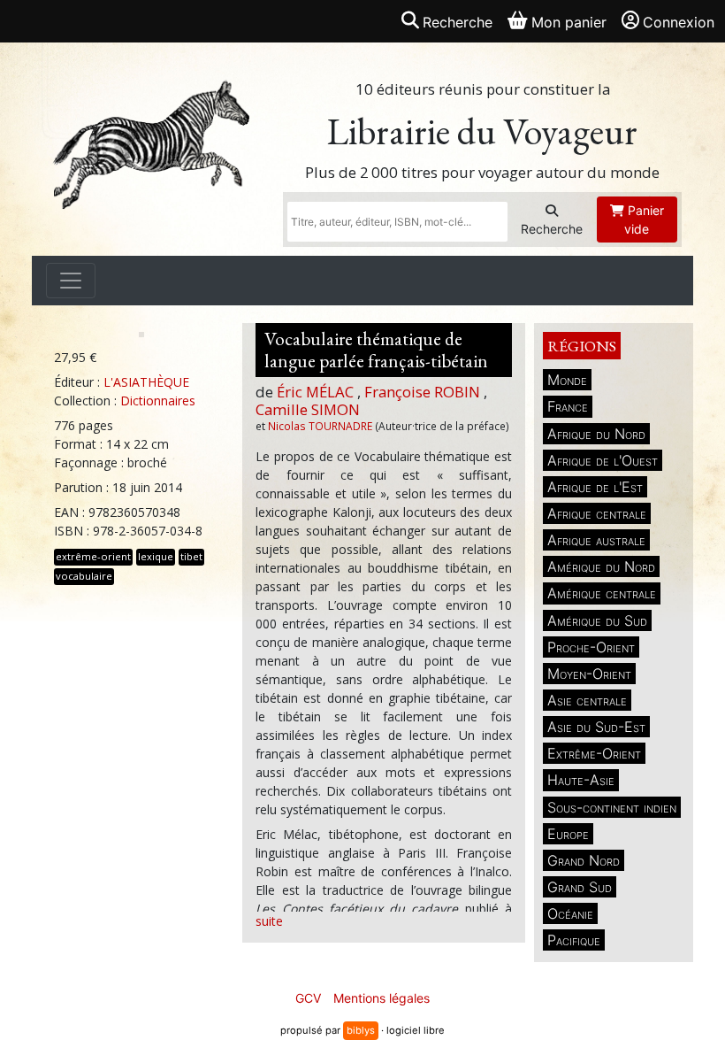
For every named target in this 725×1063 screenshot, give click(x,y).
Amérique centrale (601, 593)
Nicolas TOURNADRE (320, 426)
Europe (568, 834)
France (567, 406)
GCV (308, 997)
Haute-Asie (580, 780)
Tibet (191, 556)
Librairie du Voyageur (482, 131)
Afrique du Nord (596, 434)
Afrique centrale (596, 513)
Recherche (552, 228)
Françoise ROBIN (422, 391)
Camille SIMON (308, 409)
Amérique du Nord (601, 566)
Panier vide (644, 219)
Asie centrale (587, 700)
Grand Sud (579, 887)
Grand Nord (583, 860)
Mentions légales (381, 997)
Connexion (678, 22)
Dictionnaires (157, 400)
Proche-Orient (591, 647)
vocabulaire (84, 575)
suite (269, 921)
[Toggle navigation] (70, 280)
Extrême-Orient (594, 753)
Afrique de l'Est (595, 487)
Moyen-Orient (589, 673)
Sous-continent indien (611, 807)
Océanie (570, 913)
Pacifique (573, 940)
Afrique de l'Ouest (602, 460)
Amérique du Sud (597, 620)
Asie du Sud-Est (596, 727)
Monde (567, 380)
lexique (155, 556)
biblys (361, 1030)
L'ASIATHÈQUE (146, 382)
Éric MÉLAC (315, 391)
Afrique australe (596, 540)
